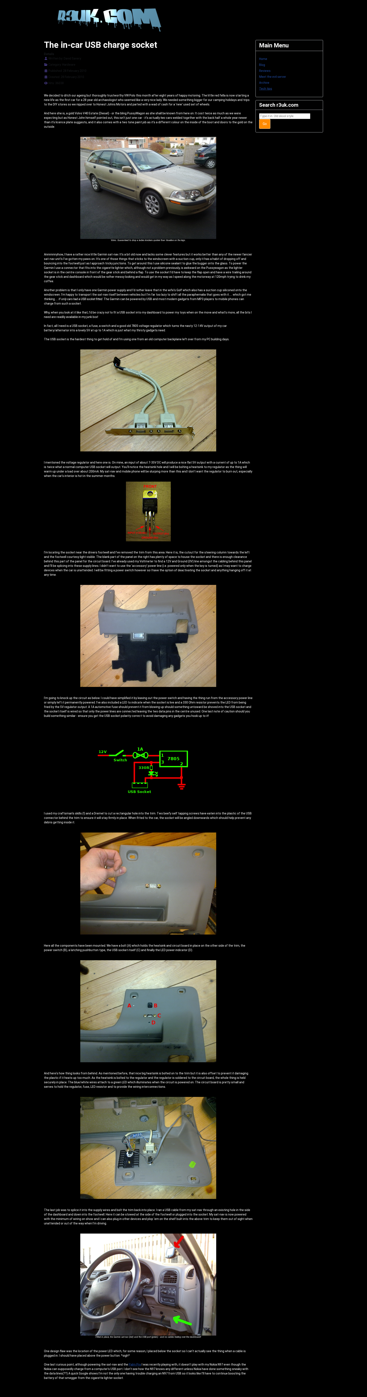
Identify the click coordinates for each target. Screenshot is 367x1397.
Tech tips (265, 88)
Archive (264, 82)
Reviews (265, 70)
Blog (262, 65)
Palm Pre (135, 1364)
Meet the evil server (272, 76)
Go (265, 124)
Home (263, 59)
